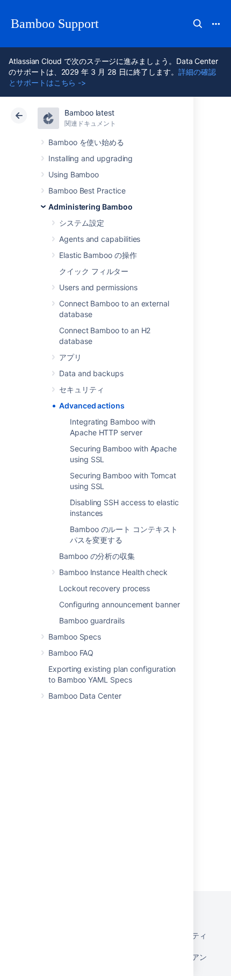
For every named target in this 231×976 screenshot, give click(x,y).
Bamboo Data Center (84, 695)
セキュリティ (81, 389)
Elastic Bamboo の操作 (98, 255)
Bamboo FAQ (70, 652)
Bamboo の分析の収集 (97, 556)
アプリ (70, 357)
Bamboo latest (89, 112)
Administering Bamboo (90, 206)
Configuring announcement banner (119, 604)
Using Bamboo (73, 174)
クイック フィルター (93, 271)
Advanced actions (92, 405)
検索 (197, 23)
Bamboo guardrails (92, 620)
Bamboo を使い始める (86, 142)
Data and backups (91, 373)
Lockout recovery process (104, 588)
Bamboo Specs (74, 636)
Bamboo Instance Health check (113, 572)
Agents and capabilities (99, 238)
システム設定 (81, 222)
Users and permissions (98, 287)
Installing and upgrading (90, 158)
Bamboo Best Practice (87, 190)
